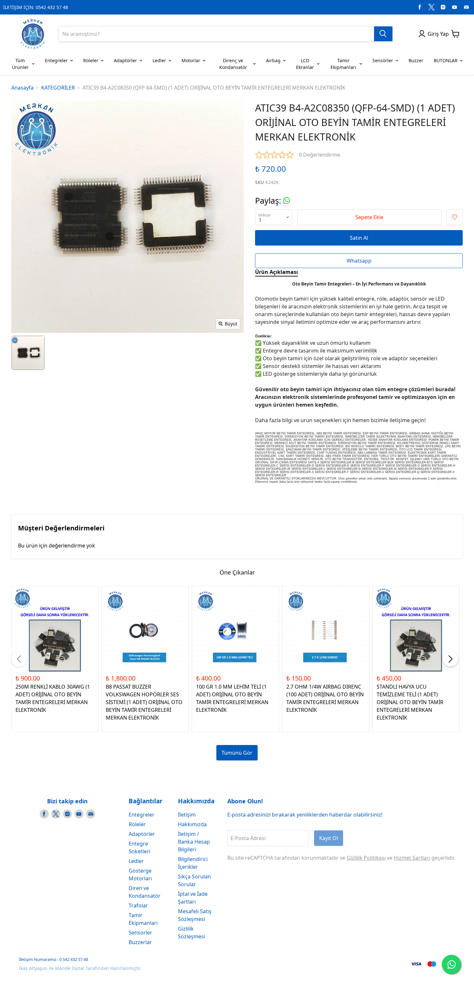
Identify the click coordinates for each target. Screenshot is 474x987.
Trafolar (138, 905)
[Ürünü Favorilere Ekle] (455, 217)
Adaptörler (142, 833)
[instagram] (443, 7)
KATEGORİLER (58, 87)
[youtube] (454, 7)
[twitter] (431, 7)
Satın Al (359, 237)
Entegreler (141, 814)
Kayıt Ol (328, 838)
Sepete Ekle (369, 217)
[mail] (466, 7)
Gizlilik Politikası (366, 857)
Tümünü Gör (237, 752)
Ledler (136, 861)
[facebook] (419, 7)
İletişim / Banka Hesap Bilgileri (194, 841)
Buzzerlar (140, 942)
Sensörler (140, 932)
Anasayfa (22, 87)
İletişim (187, 814)
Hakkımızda (192, 824)
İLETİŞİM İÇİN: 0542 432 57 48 (35, 7)
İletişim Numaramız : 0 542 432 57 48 (53, 959)
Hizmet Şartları (412, 857)
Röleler (137, 824)
